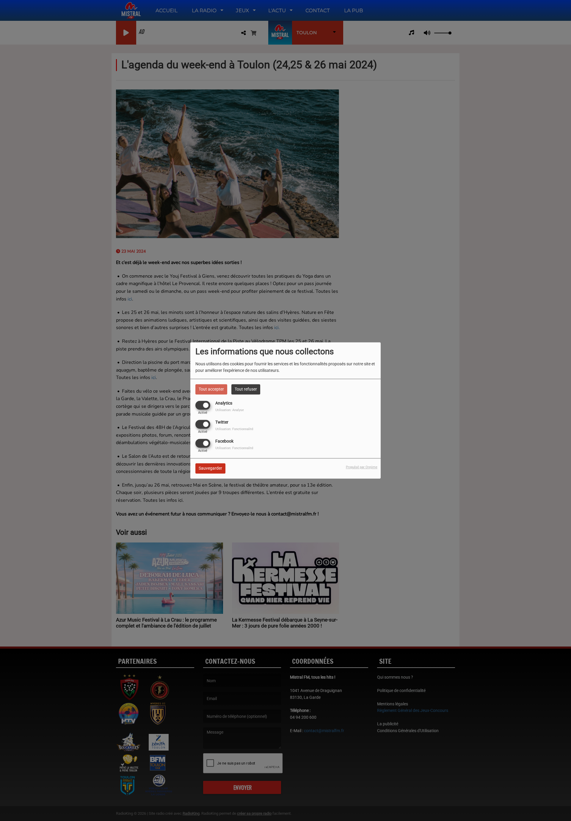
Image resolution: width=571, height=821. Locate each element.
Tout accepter (211, 389)
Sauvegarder (210, 468)
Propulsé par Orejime (361, 467)
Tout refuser (246, 389)
